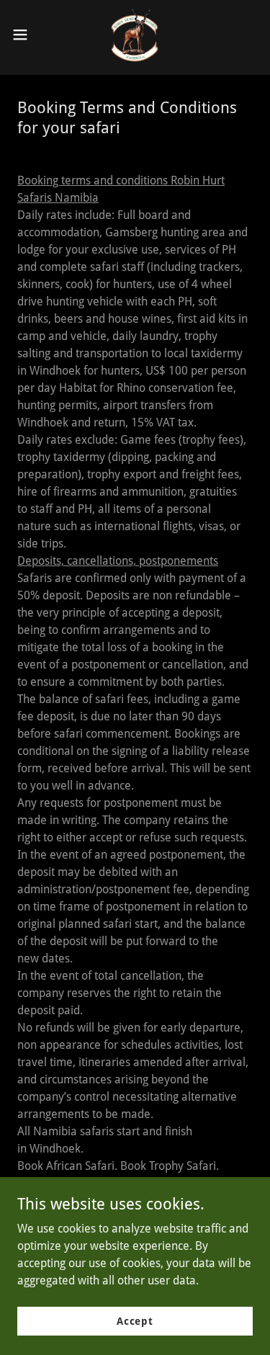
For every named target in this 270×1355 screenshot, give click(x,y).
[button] (25, 34)
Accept (135, 1320)
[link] (135, 34)
